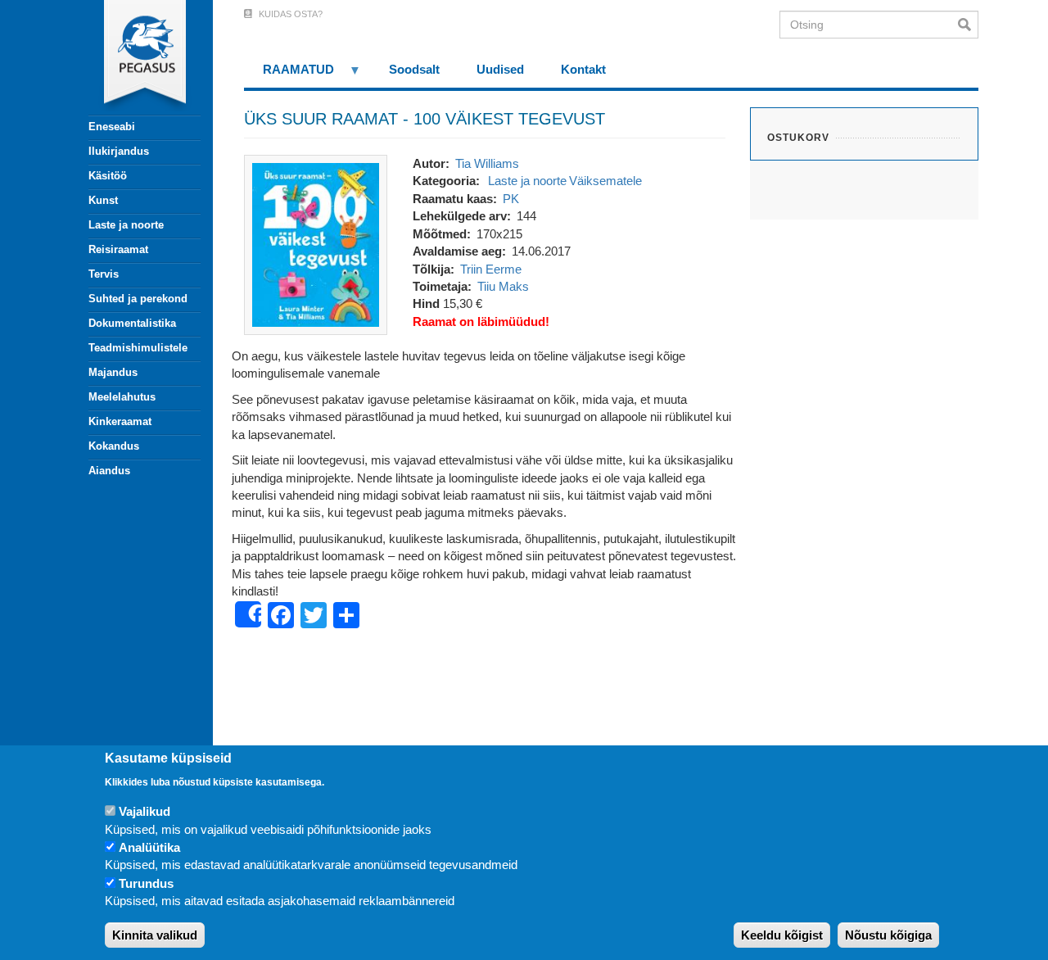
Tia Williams (487, 163)
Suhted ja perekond (137, 298)
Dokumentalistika (132, 323)
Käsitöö (107, 176)
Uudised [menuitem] (500, 69)
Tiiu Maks (503, 286)
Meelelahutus (122, 397)
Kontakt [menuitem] (583, 69)
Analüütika (149, 847)
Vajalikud (144, 811)
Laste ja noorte (126, 225)
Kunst (103, 200)
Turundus (146, 883)
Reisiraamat (118, 249)
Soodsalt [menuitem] (414, 69)
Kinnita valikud (154, 935)
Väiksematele (605, 181)
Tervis (103, 274)
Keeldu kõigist (782, 935)
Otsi (968, 24)
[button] (315, 244)
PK (511, 199)
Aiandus (109, 470)
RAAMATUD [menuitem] (289, 75)
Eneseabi (111, 126)
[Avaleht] (135, 57)
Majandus (113, 372)
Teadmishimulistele (137, 348)
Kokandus (113, 446)
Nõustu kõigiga (888, 935)
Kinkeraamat (119, 421)
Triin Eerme (491, 269)
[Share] (248, 614)
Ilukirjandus (118, 151)
